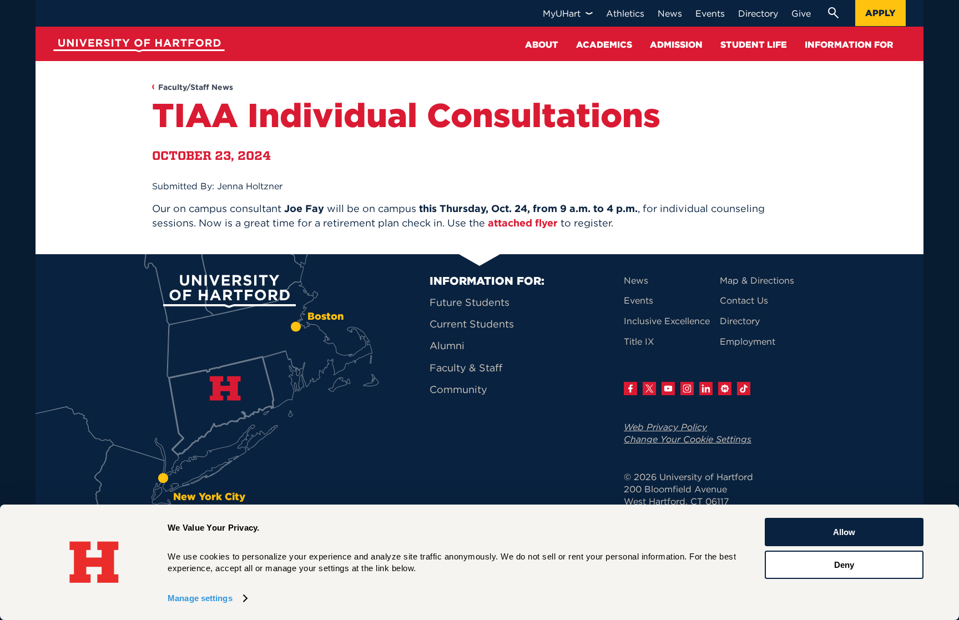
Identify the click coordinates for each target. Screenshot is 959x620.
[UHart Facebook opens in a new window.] (630, 388)
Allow (844, 532)
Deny (844, 564)
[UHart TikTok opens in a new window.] (743, 388)
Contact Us (744, 300)
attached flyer (523, 222)
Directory (740, 320)
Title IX (639, 341)
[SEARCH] (833, 12)
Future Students (469, 302)
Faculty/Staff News (195, 87)
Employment (747, 341)
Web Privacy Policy (665, 426)
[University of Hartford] (136, 47)
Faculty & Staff (466, 367)
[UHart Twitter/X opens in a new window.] (649, 388)
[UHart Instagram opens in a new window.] (687, 388)
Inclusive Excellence (667, 320)
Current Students (472, 323)
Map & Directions (757, 280)
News (636, 280)
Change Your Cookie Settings (687, 439)
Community (458, 389)
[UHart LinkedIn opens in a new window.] (706, 388)
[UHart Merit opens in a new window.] (724, 388)
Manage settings (200, 598)
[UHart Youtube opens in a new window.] (668, 388)
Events (638, 300)
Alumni (447, 345)
